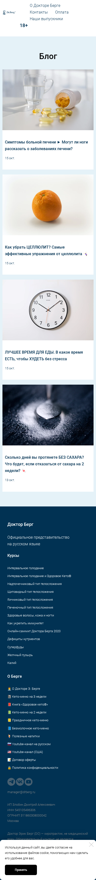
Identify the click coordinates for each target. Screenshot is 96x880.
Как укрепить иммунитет (25, 623)
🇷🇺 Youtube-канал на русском (29, 744)
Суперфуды (15, 647)
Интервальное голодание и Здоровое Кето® (39, 576)
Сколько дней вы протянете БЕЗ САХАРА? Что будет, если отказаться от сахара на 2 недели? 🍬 (44, 464)
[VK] (20, 782)
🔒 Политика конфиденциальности (32, 768)
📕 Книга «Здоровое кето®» (27, 704)
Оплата (62, 12)
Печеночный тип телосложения (30, 607)
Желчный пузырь (20, 655)
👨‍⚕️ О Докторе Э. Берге (23, 689)
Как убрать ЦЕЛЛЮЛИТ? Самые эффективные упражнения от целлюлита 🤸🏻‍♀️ (46, 250)
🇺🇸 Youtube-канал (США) (25, 752)
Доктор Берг (20, 524)
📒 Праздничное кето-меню (27, 720)
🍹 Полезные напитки (23, 736)
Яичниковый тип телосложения (30, 599)
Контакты (39, 12)
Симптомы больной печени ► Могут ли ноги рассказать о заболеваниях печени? (46, 145)
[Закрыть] (91, 844)
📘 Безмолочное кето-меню (28, 728)
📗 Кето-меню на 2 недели (26, 712)
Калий (11, 663)
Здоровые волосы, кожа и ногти (30, 615)
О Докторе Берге (45, 5)
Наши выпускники (46, 18)
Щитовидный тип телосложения (30, 592)
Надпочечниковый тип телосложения (34, 584)
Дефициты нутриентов (23, 639)
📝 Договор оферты (21, 760)
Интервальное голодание (25, 568)
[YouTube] (28, 782)
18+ (15, 25)
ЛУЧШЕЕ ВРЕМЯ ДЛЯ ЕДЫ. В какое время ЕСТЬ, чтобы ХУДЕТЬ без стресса (44, 355)
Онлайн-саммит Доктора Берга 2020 (34, 631)
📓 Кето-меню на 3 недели (26, 696)
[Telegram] (11, 782)
